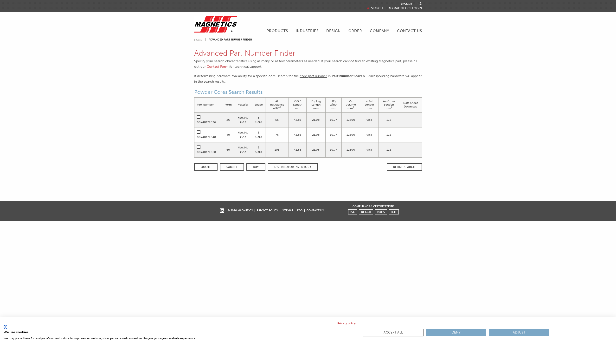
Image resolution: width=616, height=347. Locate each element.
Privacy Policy (267, 210)
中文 (419, 3)
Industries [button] (307, 31)
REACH (366, 212)
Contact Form (217, 66)
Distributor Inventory (292, 167)
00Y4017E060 (206, 152)
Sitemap (287, 210)
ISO (352, 212)
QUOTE (206, 167)
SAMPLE (231, 167)
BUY (256, 167)
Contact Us (409, 31)
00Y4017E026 (206, 122)
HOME (198, 39)
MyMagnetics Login (405, 8)
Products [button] (277, 31)
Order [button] (355, 31)
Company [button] (379, 31)
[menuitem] (277, 31)
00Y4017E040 (206, 137)
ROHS (381, 212)
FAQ (299, 210)
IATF (394, 212)
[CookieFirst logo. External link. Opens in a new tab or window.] (5, 327)
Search (376, 8)
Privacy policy (346, 323)
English (406, 3)
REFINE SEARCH (404, 167)
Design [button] (333, 31)
